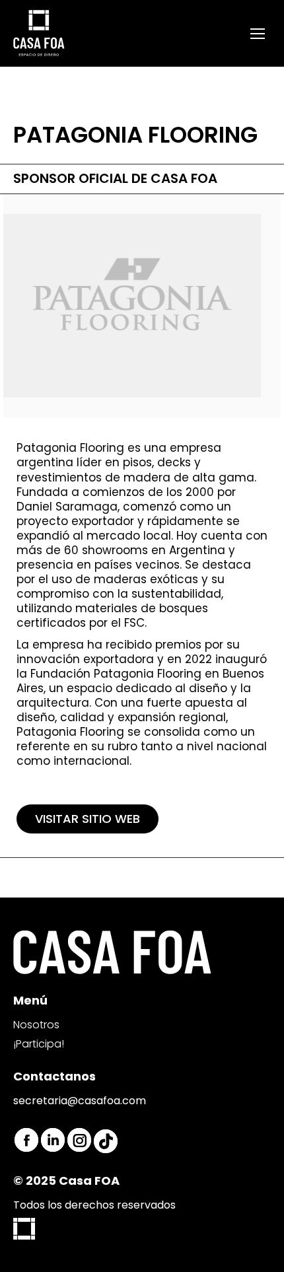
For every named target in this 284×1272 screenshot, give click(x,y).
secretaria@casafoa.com (79, 1100)
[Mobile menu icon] (257, 33)
